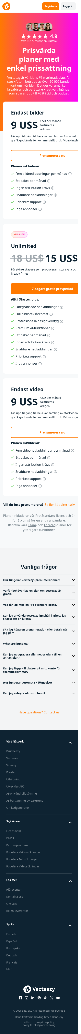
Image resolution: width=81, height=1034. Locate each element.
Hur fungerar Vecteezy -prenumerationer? (31, 580)
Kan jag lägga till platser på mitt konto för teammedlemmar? (32, 670)
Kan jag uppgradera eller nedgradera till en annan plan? (32, 656)
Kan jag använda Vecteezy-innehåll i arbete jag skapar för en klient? (34, 617)
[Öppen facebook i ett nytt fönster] (20, 997)
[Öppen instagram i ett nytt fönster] (26, 997)
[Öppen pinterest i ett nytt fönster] (39, 997)
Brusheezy (13, 751)
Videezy (11, 765)
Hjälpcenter (14, 889)
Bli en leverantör (17, 911)
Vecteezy (12, 758)
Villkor (27, 1022)
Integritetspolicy (44, 1022)
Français (11, 962)
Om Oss (11, 904)
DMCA (10, 838)
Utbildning (13, 779)
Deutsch (11, 955)
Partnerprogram (17, 845)
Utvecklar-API (15, 786)
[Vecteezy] (6, 6)
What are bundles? (16, 643)
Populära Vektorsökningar (23, 852)
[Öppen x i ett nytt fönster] (51, 997)
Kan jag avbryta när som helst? (24, 693)
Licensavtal (13, 831)
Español (11, 941)
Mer (9, 969)
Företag (50, 525)
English (11, 934)
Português (13, 948)
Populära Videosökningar (22, 866)
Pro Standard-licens (50, 515)
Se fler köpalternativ (60, 504)
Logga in (68, 6)
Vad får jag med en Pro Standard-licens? (30, 605)
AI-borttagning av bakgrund (24, 800)
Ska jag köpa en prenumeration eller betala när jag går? (35, 631)
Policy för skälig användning (39, 1025)
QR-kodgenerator (17, 807)
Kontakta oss (14, 896)
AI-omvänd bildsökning (21, 793)
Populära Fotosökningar (22, 859)
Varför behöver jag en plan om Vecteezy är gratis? (32, 592)
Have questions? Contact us (39, 712)
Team (32, 525)
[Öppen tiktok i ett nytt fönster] (45, 997)
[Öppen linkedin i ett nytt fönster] (32, 997)
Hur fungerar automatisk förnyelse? (27, 682)
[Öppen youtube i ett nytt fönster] (58, 997)
